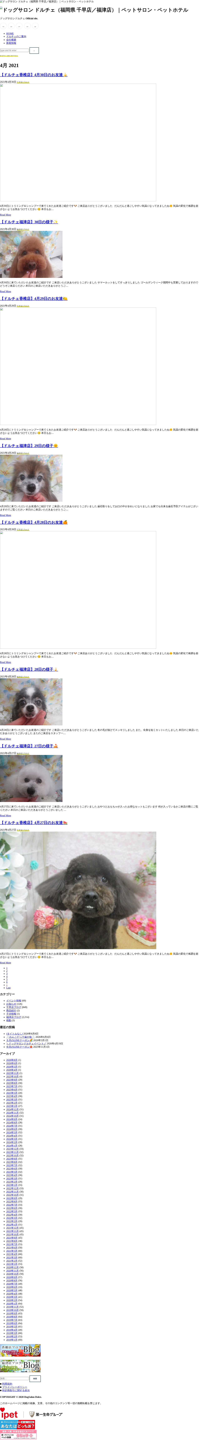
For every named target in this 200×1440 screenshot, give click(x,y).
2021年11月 (12, 1231)
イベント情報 (13, 1000)
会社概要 (11, 39)
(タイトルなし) (14, 1033)
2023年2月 (12, 1181)
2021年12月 (12, 1228)
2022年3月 (12, 1218)
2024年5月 (12, 1132)
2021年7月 (12, 1244)
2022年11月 (12, 1191)
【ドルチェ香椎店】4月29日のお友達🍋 (34, 299)
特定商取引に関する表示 (16, 1390)
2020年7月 (12, 1283)
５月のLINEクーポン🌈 (19, 1040)
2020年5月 (12, 1290)
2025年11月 (12, 1073)
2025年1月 (12, 1106)
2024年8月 (12, 1122)
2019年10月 (12, 1310)
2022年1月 (12, 1224)
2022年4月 (12, 1214)
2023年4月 (12, 1175)
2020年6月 (12, 1287)
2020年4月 (12, 1293)
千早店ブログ (23, 82)
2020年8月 (12, 1280)
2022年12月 (12, 1188)
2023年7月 (12, 1165)
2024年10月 (12, 1116)
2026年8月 (12, 1060)
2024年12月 (12, 1109)
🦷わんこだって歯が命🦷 (20, 1037)
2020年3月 (12, 1297)
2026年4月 (12, 1070)
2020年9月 (12, 1277)
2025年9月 (12, 1079)
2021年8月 (12, 1241)
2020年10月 (12, 1274)
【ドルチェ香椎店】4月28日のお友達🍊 (34, 522)
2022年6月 (12, 1208)
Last (8, 987)
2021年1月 (12, 1264)
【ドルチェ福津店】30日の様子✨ (29, 222)
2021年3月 (12, 1257)
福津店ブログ (23, 229)
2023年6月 (12, 1168)
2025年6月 (12, 1089)
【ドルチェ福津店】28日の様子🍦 (29, 669)
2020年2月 (12, 1300)
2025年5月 (12, 1093)
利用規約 (7, 1383)
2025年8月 (12, 1083)
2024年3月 (12, 1139)
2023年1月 (12, 1185)
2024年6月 (12, 1129)
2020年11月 (12, 1270)
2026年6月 (12, 1063)
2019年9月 (12, 1313)
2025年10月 (12, 1076)
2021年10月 (12, 1234)
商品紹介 (11, 1010)
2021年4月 (12, 1254)
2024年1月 (12, 1145)
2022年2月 (12, 1221)
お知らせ (11, 1004)
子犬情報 (11, 1013)
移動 (8, 1020)
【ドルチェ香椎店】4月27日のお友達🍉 (34, 823)
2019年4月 (12, 1330)
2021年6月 (12, 1247)
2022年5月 (12, 1211)
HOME (10, 33)
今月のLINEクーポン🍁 (19, 1047)
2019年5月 (12, 1326)
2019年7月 (12, 1320)
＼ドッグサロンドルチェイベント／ (26, 1043)
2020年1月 (12, 1303)
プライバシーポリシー (14, 1387)
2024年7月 (12, 1126)
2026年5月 (12, 1066)
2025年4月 (12, 1096)
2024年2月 (12, 1142)
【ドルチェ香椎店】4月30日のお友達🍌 (34, 75)
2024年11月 (12, 1112)
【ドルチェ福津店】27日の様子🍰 (29, 746)
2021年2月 (12, 1260)
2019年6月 (12, 1323)
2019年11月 (12, 1307)
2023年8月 (12, 1162)
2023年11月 (12, 1152)
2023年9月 (12, 1158)
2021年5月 (12, 1251)
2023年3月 (12, 1178)
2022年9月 (12, 1198)
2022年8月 (12, 1201)
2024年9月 (12, 1119)
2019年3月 (12, 1333)
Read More (5, 214)
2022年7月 (12, 1205)
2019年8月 (12, 1316)
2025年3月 (12, 1099)
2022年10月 (12, 1195)
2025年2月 (12, 1102)
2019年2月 (12, 1336)
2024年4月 (12, 1135)
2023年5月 (12, 1172)
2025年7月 (12, 1086)
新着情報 (11, 43)
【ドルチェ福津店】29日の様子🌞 (29, 446)
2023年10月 (12, 1155)
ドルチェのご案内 (16, 36)
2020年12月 (12, 1267)
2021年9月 (12, 1237)
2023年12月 (12, 1149)
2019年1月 (12, 1339)
